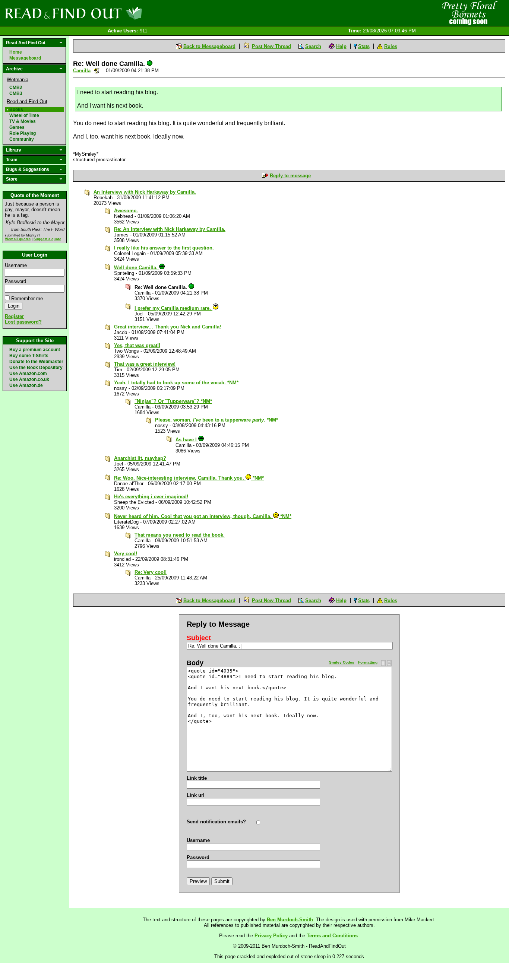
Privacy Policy (271, 935)
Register (14, 316)
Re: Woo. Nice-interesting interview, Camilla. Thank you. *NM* (189, 478)
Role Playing (22, 133)
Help (341, 46)
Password (15, 281)
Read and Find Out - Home (112, 13)
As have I (187, 439)
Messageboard (25, 58)
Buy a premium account (34, 349)
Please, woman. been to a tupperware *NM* (216, 420)
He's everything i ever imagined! (151, 496)
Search (313, 46)
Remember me (27, 298)
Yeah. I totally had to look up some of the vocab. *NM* (176, 382)
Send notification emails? (216, 821)
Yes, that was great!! (137, 345)
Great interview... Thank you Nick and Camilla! (167, 327)
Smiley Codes (341, 662)
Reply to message (290, 175)
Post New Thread (271, 46)
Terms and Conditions (332, 935)
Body (195, 663)
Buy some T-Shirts (28, 355)
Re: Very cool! (151, 572)
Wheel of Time (24, 115)
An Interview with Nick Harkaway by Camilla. (145, 192)
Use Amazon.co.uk (29, 379)
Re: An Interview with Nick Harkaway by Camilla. (169, 229)
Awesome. (126, 210)
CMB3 (15, 93)
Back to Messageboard (209, 46)
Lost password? (23, 322)
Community (21, 139)
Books (16, 109)
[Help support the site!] (468, 12)
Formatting (367, 662)
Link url (196, 795)
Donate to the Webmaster (36, 361)
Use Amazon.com (28, 373)
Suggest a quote (47, 239)
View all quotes (18, 239)
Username (16, 265)
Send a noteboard (96, 70)
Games (17, 127)
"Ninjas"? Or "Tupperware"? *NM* (173, 401)
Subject (199, 638)
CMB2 (15, 87)
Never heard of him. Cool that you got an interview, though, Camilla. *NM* (202, 516)
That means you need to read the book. (180, 535)
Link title (197, 778)
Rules (390, 46)
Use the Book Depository (36, 367)
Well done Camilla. (136, 267)
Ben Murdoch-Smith (290, 919)
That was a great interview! (145, 364)
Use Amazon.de (26, 385)
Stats (364, 46)
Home (15, 52)
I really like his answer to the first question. (164, 248)
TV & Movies (22, 121)
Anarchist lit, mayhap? (140, 458)
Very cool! (125, 553)
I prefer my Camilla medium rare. (173, 308)
